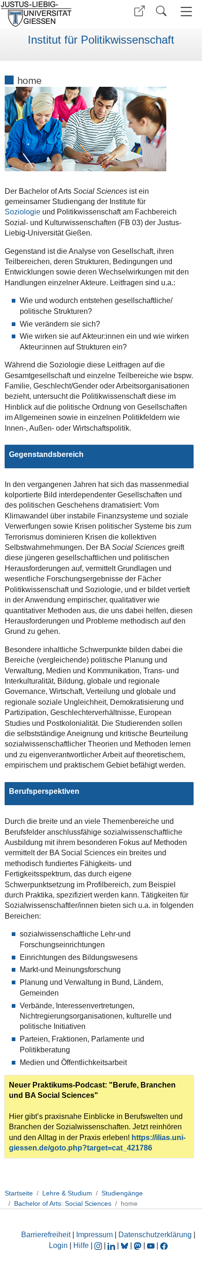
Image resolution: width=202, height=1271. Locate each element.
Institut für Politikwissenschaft (101, 40)
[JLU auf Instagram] (99, 1245)
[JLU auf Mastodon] (138, 1245)
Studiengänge (122, 1193)
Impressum (94, 1235)
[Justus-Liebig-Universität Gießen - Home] (49, 14)
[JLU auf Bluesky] (125, 1245)
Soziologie (22, 212)
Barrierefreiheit (45, 1235)
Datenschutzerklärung (155, 1235)
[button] (139, 11)
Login (59, 1245)
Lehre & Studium (67, 1193)
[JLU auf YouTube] (151, 1245)
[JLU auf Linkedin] (112, 1245)
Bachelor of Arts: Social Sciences (62, 1203)
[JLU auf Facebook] (164, 1245)
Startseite (19, 1193)
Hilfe (81, 1245)
